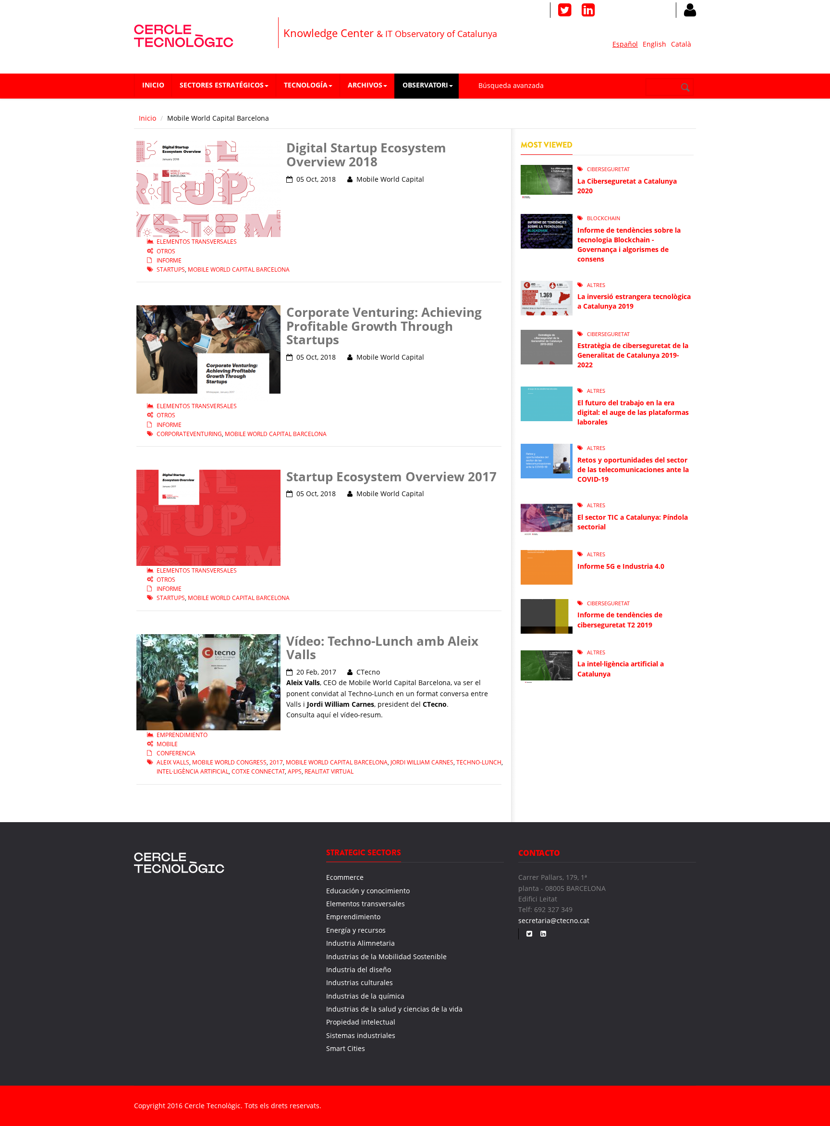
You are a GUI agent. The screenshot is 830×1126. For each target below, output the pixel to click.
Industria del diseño (358, 969)
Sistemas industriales (360, 1035)
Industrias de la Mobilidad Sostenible (386, 956)
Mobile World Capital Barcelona (239, 269)
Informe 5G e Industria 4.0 (620, 566)
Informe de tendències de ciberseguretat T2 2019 (619, 619)
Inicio (153, 84)
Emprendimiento (182, 735)
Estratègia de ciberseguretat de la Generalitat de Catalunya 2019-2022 (632, 355)
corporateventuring (189, 434)
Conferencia (176, 753)
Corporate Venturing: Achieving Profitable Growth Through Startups (384, 325)
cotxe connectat (258, 771)
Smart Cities (345, 1048)
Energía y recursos (356, 930)
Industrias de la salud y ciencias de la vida (394, 1008)
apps (295, 771)
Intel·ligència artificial (193, 771)
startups (171, 269)
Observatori (425, 84)
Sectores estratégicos (222, 84)
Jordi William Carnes (422, 762)
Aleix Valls (173, 762)
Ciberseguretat (608, 169)
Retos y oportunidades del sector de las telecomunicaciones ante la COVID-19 (633, 469)
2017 (276, 762)
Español (625, 44)
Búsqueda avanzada (511, 85)
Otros (166, 251)
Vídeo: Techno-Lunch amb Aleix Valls (382, 647)
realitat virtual (329, 771)
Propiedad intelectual (360, 1021)
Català (681, 44)
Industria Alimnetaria (360, 943)
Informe (169, 260)
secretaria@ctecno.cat (553, 920)
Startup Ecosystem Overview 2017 (391, 476)
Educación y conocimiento (368, 890)
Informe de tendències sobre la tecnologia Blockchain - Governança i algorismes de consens (629, 244)
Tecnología (306, 84)
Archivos (365, 84)
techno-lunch (478, 762)
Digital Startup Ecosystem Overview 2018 (366, 154)
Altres (596, 284)
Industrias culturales (359, 982)
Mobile (167, 744)
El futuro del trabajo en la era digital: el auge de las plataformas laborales (633, 412)
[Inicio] (183, 34)
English (654, 44)
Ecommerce (345, 877)
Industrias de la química (365, 996)
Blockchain (603, 218)
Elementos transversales (197, 242)
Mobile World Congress (229, 762)
